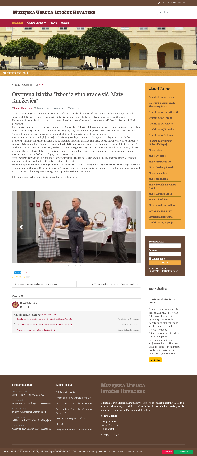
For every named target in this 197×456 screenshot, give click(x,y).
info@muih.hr (179, 2)
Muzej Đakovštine (23, 107)
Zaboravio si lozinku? (159, 268)
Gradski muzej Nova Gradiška (164, 112)
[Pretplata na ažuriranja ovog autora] (21, 307)
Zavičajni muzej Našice (160, 210)
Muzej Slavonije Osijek (160, 193)
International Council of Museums (74, 403)
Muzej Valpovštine (158, 199)
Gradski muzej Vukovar (161, 135)
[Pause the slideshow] (189, 51)
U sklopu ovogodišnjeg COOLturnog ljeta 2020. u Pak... (113, 284)
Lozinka (153, 250)
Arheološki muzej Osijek (161, 97)
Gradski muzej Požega (160, 117)
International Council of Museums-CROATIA (74, 411)
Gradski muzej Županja (161, 222)
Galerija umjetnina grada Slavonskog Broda (162, 104)
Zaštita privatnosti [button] (134, 452)
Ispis (41, 84)
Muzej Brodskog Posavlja (161, 167)
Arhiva (53, 22)
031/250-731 (165, 2)
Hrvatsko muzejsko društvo (70, 418)
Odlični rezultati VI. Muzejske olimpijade (31, 420)
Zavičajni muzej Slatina (160, 216)
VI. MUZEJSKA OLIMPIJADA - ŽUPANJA (31, 428)
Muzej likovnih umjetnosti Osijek (162, 186)
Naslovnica (17, 22)
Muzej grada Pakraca (160, 161)
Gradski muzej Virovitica (161, 129)
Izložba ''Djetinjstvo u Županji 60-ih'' (29, 411)
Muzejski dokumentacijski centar (73, 397)
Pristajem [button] (184, 452)
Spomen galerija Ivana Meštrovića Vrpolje (160, 142)
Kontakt (65, 22)
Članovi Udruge (35, 22)
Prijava (165, 262)
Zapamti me (158, 258)
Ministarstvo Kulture (67, 392)
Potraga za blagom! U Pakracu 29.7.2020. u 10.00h (37, 284)
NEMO (59, 423)
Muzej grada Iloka (158, 178)
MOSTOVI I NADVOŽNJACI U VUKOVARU (32, 403)
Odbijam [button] (168, 452)
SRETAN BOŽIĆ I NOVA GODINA (28, 394)
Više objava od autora (48, 314)
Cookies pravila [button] (116, 452)
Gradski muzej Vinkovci (161, 123)
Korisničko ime (156, 241)
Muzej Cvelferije (157, 155)
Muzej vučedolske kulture (162, 205)
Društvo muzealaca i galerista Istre (74, 429)
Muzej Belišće (156, 149)
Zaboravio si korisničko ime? (163, 270)
